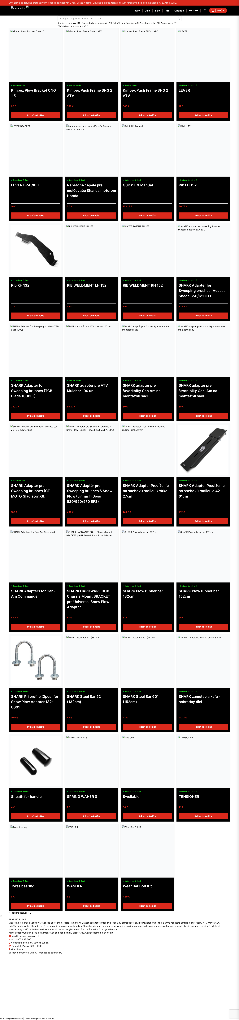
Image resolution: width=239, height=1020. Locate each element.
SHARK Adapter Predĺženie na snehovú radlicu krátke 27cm (146, 490)
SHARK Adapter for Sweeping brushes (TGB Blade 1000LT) (31, 390)
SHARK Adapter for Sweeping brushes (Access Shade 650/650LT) (202, 290)
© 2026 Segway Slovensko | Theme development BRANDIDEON (27, 1019)
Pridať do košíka (35, 115)
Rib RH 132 (20, 285)
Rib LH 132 (188, 185)
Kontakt (193, 10)
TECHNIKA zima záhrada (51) (73, 26)
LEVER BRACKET (25, 185)
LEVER (184, 90)
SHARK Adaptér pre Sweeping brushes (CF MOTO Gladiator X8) (30, 490)
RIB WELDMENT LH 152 (86, 285)
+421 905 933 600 (21, 939)
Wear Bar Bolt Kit (137, 886)
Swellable (131, 796)
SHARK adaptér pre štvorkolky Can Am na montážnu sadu (142, 390)
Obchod (179, 10)
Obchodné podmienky (50, 952)
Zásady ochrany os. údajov (23, 952)
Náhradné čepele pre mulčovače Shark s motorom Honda (91, 190)
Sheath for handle (26, 796)
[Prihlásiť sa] (205, 10)
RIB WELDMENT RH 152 (143, 285)
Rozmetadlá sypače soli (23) (97, 23)
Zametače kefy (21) (149, 23)
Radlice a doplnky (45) (70, 23)
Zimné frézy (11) (168, 23)
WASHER (74, 886)
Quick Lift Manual (138, 185)
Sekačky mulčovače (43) (126, 23)
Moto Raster (17, 949)
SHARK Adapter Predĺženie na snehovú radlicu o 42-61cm (202, 490)
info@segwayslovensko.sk (25, 936)
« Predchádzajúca (18, 912)
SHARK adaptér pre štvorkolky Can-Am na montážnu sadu (198, 390)
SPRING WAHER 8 (82, 796)
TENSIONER (189, 796)
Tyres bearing (22, 886)
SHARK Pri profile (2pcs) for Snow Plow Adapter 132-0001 (34, 701)
